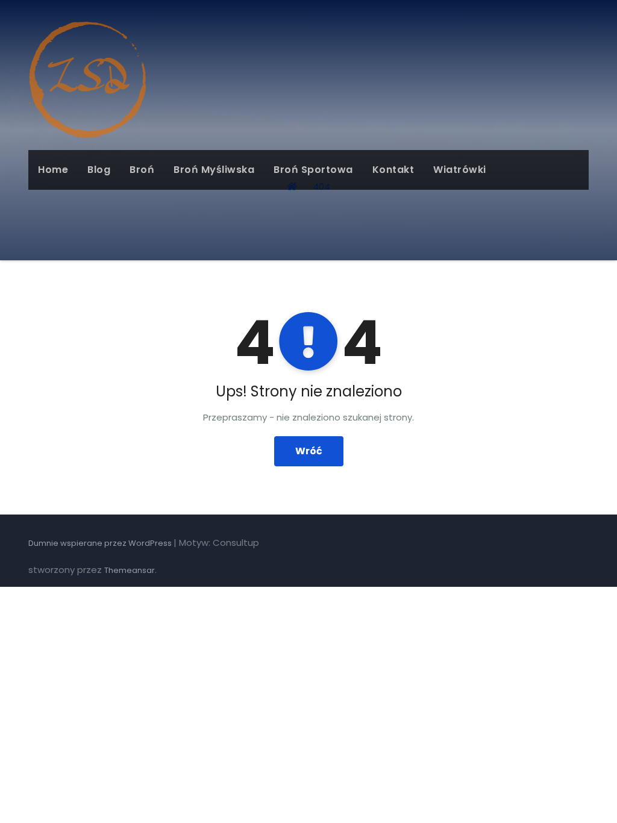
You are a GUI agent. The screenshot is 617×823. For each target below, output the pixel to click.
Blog (98, 170)
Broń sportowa (313, 170)
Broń (142, 170)
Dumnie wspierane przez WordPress (101, 543)
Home (53, 170)
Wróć (308, 451)
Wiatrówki (459, 170)
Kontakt (393, 170)
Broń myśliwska (214, 170)
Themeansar (129, 570)
